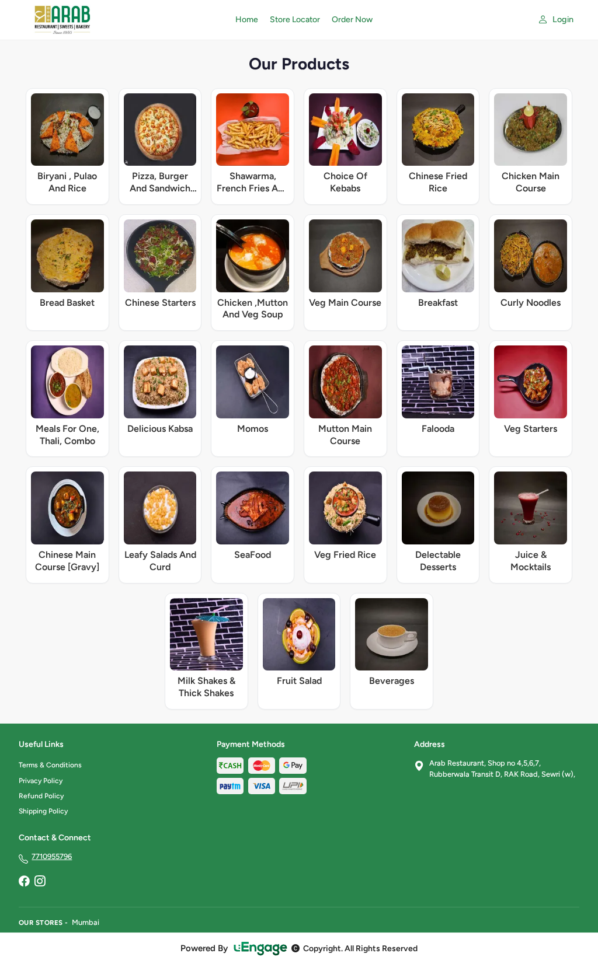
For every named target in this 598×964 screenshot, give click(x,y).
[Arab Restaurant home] (120, 20)
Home (246, 20)
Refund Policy (41, 796)
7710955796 (52, 856)
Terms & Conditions (50, 765)
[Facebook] (24, 882)
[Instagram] (39, 882)
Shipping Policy (43, 811)
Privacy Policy (40, 781)
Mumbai (85, 922)
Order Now (352, 20)
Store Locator (295, 20)
